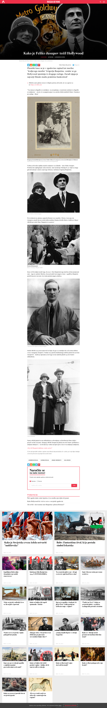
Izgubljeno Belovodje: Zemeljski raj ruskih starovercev (11, 574)
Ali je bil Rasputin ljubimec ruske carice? (39, 448)
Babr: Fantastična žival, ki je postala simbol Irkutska (76, 544)
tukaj (60, 705)
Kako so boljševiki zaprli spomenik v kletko (38, 603)
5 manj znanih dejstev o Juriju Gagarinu (66, 634)
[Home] (3, 2)
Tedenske (33, 481)
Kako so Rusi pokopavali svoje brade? (92, 664)
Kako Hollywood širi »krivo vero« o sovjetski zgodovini (45, 501)
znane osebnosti (56, 460)
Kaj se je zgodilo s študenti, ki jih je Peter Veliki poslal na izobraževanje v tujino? (66, 604)
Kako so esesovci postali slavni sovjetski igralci (14, 694)
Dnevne (40, 481)
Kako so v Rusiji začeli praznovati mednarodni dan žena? (91, 635)
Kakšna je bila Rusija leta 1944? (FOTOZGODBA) (38, 573)
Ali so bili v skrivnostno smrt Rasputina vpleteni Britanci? (45, 504)
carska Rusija (45, 460)
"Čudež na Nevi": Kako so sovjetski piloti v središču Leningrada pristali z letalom (92, 604)
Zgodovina (44, 57)
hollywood (67, 460)
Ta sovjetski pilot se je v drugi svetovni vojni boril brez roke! (66, 573)
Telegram (76, 65)
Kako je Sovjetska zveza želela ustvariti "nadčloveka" (25, 544)
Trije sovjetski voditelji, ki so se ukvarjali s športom (14, 603)
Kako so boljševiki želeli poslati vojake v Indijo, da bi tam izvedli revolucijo (39, 665)
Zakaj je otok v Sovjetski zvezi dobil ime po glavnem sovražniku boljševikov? (40, 635)
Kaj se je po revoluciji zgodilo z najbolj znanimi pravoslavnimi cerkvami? (14, 665)
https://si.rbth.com (36, 85)
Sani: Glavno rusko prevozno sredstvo (92, 573)
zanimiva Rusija (33, 460)
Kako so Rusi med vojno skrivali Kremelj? (64, 664)
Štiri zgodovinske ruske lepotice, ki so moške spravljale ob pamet (48, 498)
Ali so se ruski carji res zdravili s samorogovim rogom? (38, 695)
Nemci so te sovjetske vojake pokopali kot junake (14, 634)
